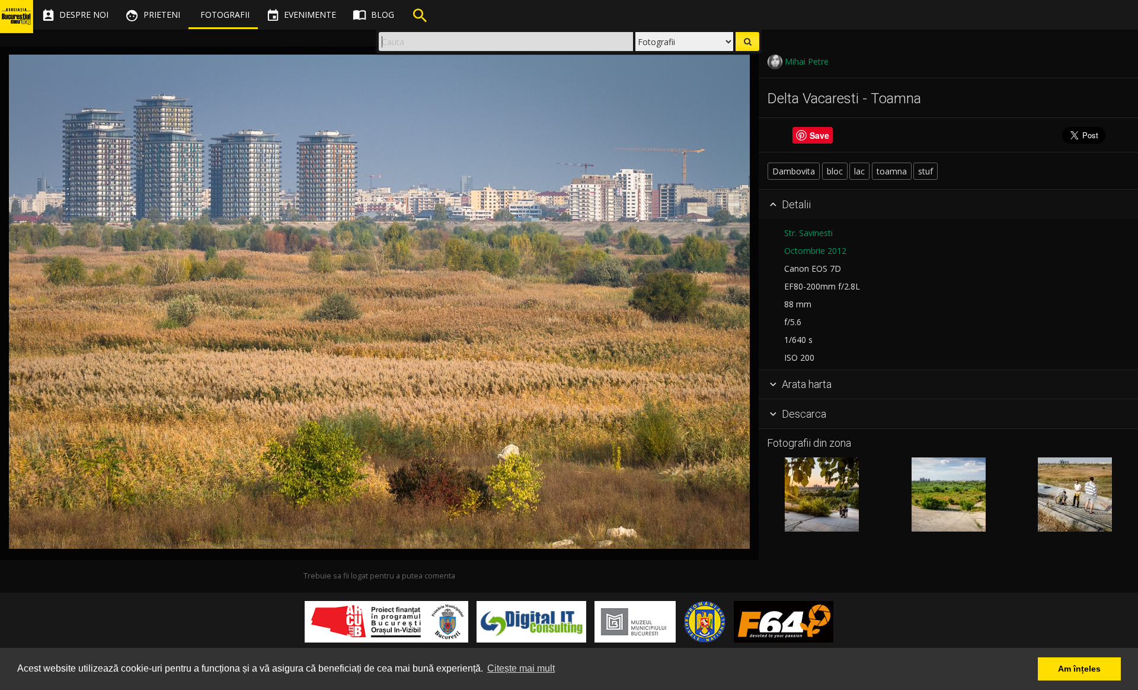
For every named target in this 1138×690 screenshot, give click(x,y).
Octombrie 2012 (815, 250)
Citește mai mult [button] (521, 668)
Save (819, 135)
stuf (925, 171)
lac (859, 171)
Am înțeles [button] (1079, 668)
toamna (892, 171)
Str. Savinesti (808, 233)
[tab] (948, 204)
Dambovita (793, 171)
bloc (835, 171)
